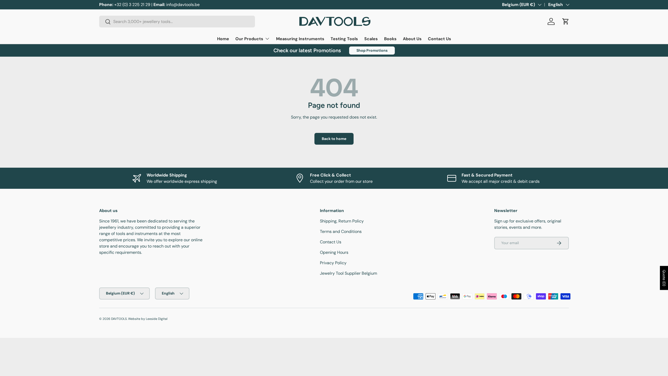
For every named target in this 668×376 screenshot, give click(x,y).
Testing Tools (344, 39)
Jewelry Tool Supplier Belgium (348, 273)
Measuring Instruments (300, 39)
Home (223, 39)
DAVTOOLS (119, 319)
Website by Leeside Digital (148, 319)
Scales (371, 39)
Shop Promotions (371, 50)
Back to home (334, 138)
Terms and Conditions (341, 231)
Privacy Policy (333, 263)
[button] (565, 21)
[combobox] (177, 21)
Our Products (249, 39)
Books (390, 39)
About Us (412, 39)
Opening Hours (334, 252)
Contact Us (439, 39)
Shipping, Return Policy (342, 221)
